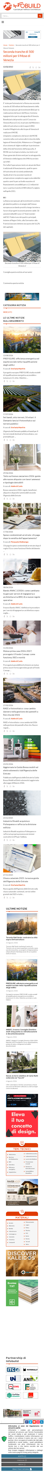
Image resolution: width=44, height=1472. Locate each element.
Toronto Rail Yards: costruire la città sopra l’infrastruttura (21, 939)
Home (5, 45)
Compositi (12, 1242)
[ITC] (13, 1369)
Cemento (11, 1237)
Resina (27, 1239)
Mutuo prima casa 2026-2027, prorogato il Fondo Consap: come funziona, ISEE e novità (19, 654)
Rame (27, 1236)
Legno (27, 1225)
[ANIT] (30, 1378)
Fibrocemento (30, 1222)
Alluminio (11, 1226)
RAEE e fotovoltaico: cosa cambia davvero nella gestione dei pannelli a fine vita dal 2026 (20, 711)
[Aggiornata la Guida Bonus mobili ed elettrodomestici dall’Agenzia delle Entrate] (22, 748)
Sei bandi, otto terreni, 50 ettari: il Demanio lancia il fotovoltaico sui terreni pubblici (19, 420)
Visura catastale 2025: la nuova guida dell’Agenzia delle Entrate (21, 880)
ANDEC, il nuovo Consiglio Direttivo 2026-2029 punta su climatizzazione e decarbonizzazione (21, 1032)
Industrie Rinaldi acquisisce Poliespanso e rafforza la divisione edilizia (19, 824)
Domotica (11, 1164)
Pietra (27, 1227)
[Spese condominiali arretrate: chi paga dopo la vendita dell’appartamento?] (22, 516)
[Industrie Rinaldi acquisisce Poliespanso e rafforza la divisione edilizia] (22, 802)
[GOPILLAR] (13, 1395)
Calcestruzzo (12, 1231)
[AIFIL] (30, 1395)
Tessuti (28, 1241)
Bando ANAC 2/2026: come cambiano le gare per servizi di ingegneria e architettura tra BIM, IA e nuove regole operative (21, 595)
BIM (10, 1162)
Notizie (11, 45)
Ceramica (11, 1239)
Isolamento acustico (31, 1153)
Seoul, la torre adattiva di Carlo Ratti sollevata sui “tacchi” (22, 1077)
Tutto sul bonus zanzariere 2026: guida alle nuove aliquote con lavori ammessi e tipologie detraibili (21, 479)
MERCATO (7, 312)
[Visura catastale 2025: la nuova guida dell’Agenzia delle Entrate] (22, 858)
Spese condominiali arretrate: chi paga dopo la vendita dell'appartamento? (21, 536)
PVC (27, 1233)
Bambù (11, 1228)
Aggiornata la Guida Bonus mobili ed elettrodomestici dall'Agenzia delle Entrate (20, 770)
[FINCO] (30, 1386)
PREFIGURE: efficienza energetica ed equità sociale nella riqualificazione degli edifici (21, 361)
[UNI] (13, 1378)
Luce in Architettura (31, 1159)
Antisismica (12, 1154)
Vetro (27, 1244)
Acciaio (11, 1223)
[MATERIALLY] (30, 1369)
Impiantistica (12, 1172)
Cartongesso (12, 1234)
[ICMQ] (13, 1386)
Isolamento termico (31, 1156)
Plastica (28, 1230)
